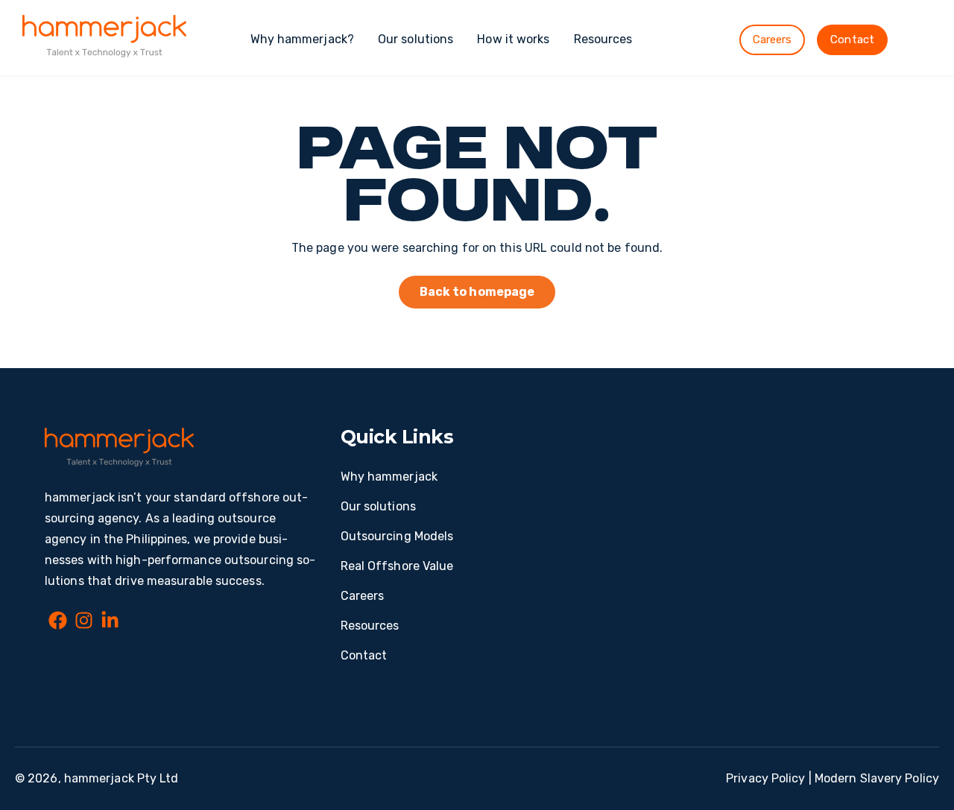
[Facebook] (57, 623)
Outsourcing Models (397, 536)
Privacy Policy (765, 778)
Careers (772, 39)
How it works (513, 39)
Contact (852, 39)
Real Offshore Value (397, 566)
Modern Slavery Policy (877, 778)
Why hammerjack (389, 476)
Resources (603, 39)
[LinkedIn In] (110, 623)
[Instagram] (84, 623)
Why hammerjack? (302, 39)
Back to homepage (477, 292)
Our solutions (415, 39)
